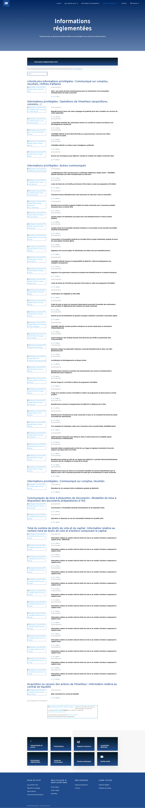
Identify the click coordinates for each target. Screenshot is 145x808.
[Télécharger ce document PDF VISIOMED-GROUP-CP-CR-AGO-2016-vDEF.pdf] (36, 228)
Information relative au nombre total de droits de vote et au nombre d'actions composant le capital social (83, 550)
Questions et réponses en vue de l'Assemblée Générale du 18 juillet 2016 (77, 518)
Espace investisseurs (109, 3)
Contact (123, 3)
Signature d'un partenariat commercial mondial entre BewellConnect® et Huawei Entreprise (84, 272)
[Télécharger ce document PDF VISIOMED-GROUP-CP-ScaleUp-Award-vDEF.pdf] (36, 338)
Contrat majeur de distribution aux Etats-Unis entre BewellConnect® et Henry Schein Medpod (81, 217)
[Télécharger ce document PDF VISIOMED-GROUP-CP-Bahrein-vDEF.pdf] (36, 316)
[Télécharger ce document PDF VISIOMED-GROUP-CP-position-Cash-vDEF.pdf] (36, 437)
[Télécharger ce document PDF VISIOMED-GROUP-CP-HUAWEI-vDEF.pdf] (36, 273)
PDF (54, 96)
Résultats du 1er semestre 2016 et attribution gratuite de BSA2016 (74, 488)
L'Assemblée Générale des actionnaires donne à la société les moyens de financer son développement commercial (82, 123)
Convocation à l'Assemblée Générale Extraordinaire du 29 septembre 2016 (77, 508)
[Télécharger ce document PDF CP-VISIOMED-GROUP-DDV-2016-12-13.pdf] (36, 538)
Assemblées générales (105, 746)
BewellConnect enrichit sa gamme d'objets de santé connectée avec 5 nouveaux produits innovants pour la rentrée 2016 (83, 206)
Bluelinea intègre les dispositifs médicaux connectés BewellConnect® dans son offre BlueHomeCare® (81, 350)
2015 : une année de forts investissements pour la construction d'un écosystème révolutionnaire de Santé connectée (80, 92)
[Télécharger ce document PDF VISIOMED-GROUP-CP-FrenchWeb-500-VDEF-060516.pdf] (36, 326)
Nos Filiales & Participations (90, 3)
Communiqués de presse (36, 746)
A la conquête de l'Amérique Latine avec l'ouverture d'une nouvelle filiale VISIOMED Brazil (83, 426)
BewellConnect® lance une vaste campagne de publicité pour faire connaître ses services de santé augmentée (84, 112)
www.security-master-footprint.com (57, 711)
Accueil (59, 3)
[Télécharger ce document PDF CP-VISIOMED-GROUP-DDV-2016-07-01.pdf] (36, 606)
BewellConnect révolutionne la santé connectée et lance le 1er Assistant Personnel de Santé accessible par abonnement (84, 415)
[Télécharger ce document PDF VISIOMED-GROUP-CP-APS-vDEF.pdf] (36, 415)
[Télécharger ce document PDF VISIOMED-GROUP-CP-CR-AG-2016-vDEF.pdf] (36, 239)
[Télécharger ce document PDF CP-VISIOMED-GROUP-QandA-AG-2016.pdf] (36, 518)
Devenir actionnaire (84, 762)
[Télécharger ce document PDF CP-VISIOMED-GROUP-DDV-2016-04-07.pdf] (36, 640)
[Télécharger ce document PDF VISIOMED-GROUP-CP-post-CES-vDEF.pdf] (36, 448)
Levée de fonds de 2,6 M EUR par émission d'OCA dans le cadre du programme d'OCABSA (83, 184)
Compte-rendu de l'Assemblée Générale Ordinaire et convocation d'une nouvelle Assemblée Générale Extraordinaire (84, 228)
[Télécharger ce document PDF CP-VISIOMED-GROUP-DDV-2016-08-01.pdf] (36, 595)
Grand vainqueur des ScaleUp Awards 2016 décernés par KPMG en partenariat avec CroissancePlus (81, 338)
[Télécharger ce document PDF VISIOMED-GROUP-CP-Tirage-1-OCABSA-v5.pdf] (36, 283)
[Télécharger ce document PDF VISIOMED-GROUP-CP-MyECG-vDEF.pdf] (36, 459)
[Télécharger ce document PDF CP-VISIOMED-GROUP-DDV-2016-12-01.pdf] (36, 549)
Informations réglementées (35, 761)
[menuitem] (134, 5)
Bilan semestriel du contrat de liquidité (65, 694)
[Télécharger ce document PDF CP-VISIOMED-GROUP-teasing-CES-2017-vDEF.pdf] (36, 195)
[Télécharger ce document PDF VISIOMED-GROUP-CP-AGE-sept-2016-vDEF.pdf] (36, 508)
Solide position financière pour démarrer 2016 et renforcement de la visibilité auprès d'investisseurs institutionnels (81, 437)
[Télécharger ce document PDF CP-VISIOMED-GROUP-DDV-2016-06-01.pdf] (36, 617)
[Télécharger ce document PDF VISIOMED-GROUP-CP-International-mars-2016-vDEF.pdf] (36, 360)
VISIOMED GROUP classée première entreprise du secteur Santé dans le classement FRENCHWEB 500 (81, 327)
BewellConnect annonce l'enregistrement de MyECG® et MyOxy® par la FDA (78, 404)
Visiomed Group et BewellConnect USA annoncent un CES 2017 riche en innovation (81, 194)
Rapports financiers (84, 746)
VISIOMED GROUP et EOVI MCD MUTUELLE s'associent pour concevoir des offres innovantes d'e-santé (80, 134)
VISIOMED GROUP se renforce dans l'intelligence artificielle (72, 145)
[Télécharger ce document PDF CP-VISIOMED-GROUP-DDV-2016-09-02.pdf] (36, 583)
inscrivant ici (78, 69)
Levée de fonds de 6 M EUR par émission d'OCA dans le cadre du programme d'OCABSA (83, 283)
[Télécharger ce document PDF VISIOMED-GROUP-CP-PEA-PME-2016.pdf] (36, 294)
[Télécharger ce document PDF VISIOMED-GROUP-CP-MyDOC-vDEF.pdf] (36, 471)
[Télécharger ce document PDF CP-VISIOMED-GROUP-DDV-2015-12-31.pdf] (36, 674)
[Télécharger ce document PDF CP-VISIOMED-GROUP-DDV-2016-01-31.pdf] (36, 662)
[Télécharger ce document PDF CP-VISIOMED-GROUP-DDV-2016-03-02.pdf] (36, 651)
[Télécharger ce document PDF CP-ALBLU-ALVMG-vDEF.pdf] (36, 347)
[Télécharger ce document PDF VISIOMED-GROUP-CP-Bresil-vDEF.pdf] (36, 426)
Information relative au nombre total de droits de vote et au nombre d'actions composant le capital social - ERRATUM (83, 538)
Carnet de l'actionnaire (58, 761)
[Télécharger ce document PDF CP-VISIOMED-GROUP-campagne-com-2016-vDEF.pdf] (36, 111)
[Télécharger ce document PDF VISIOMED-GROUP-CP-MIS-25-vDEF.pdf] (36, 145)
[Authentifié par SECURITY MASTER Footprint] (61, 707)
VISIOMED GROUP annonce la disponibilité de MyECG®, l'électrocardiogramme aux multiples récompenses (81, 262)
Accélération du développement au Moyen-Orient (68, 360)
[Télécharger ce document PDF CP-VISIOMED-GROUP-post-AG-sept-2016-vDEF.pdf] (36, 123)
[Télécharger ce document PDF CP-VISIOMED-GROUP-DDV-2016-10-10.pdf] (36, 572)
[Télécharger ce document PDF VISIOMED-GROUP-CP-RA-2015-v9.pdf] (36, 91)
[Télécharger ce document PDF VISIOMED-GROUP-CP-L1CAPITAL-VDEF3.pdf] (36, 382)
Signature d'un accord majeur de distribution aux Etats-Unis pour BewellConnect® (80, 250)
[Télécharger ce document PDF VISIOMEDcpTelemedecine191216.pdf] (36, 171)
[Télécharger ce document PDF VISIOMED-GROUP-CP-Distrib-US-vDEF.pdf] (36, 251)
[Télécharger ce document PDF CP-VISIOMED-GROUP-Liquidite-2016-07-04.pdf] (36, 694)
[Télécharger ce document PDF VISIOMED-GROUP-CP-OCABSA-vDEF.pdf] (36, 393)
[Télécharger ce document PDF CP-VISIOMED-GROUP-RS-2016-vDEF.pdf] (36, 488)
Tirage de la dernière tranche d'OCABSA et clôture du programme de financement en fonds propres (83, 393)
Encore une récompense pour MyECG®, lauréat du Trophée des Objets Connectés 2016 (82, 156)
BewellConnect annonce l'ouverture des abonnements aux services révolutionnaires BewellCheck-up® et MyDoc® (81, 371)
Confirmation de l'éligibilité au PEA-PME (65, 294)
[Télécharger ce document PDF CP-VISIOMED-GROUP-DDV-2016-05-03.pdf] (36, 629)
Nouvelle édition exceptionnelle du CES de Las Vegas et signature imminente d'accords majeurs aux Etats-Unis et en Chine (82, 449)
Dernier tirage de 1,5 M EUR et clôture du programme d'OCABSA (74, 382)
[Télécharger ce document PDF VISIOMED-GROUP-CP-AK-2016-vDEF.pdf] (36, 304)
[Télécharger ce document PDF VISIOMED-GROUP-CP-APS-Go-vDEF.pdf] (36, 371)
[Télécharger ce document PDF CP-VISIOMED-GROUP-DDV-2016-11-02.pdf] (36, 561)
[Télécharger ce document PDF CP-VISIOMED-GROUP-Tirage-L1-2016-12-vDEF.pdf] (36, 184)
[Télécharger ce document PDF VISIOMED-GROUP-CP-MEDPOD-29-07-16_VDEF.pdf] (36, 217)
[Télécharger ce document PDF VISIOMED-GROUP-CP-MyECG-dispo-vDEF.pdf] (36, 261)
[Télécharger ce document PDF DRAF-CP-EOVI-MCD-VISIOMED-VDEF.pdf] (36, 134)
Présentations (59, 746)
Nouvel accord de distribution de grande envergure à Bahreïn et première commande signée (84, 316)
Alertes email (105, 761)
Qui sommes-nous (70, 3)
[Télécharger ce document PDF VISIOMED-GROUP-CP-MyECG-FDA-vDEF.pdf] (36, 404)
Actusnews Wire (72, 714)
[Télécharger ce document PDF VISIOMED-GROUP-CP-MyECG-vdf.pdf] (36, 156)
